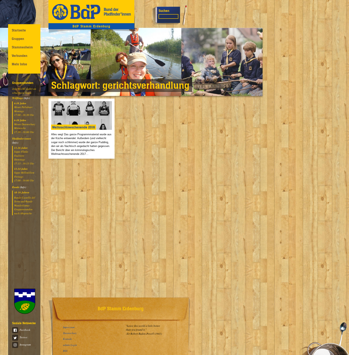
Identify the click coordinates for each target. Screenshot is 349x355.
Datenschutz (70, 333)
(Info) (27, 98)
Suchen (164, 11)
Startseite (19, 30)
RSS (65, 351)
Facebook (25, 330)
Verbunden (19, 56)
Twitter (23, 337)
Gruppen (18, 39)
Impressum (69, 327)
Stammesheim (22, 47)
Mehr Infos (19, 64)
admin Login (70, 345)
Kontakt (67, 339)
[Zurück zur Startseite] (91, 11)
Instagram (25, 344)
